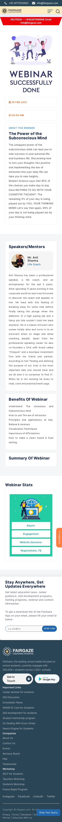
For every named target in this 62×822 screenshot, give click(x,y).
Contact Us (9, 743)
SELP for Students (13, 773)
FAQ (5, 758)
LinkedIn (38, 796)
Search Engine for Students (18, 728)
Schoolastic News (13, 702)
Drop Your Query (48, 812)
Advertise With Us (22, 817)
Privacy (6, 814)
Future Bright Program (15, 789)
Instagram (9, 796)
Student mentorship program (19, 718)
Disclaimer (26, 814)
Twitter (51, 796)
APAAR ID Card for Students (18, 707)
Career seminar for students (18, 692)
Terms (15, 814)
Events (6, 748)
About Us (8, 737)
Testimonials (9, 764)
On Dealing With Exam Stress (19, 723)
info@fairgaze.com (47, 3)
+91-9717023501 (19, 3)
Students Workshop (14, 784)
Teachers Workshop (14, 778)
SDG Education (11, 697)
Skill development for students (20, 712)
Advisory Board (11, 753)
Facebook (24, 796)
